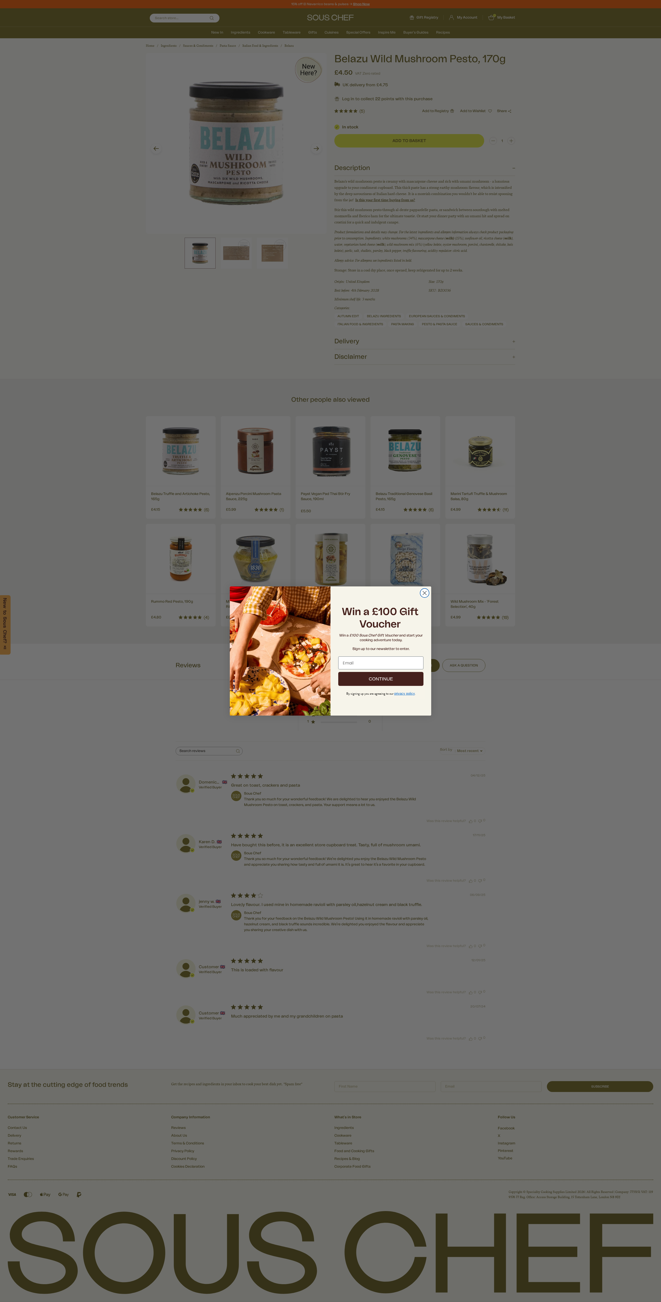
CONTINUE (381, 678)
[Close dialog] (424, 593)
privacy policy (404, 693)
